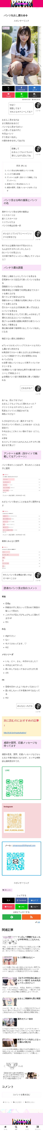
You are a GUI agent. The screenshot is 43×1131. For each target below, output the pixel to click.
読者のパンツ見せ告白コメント (18, 184)
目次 (18, 166)
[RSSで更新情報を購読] (31, 917)
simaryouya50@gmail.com (24, 845)
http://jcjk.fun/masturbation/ (15, 733)
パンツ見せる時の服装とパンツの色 (20, 170)
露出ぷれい (8, 890)
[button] (34, 95)
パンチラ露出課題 (13, 174)
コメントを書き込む (21, 1095)
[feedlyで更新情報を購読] (11, 917)
